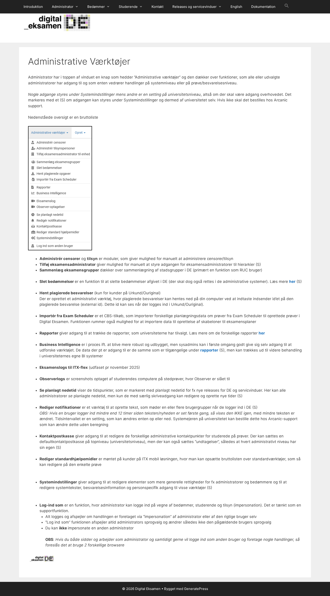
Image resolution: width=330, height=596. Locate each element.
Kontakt (157, 6)
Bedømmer (96, 6)
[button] (286, 6)
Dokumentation (263, 6)
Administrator (62, 6)
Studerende (128, 6)
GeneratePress (196, 589)
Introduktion (33, 6)
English (236, 6)
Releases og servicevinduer (194, 6)
